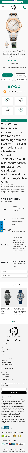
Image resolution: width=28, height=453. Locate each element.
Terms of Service (5, 372)
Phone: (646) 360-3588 (7, 364)
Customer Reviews (6, 349)
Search (21, 2)
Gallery (3, 351)
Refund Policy (5, 374)
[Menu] (3, 8)
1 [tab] (10, 321)
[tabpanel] (7, 302)
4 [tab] (15, 321)
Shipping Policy (5, 376)
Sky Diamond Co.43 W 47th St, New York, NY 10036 (6, 360)
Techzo (23, 451)
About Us (3, 348)
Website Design (11, 451)
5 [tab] (17, 321)
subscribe (14, 393)
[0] (25, 1)
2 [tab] (12, 321)
